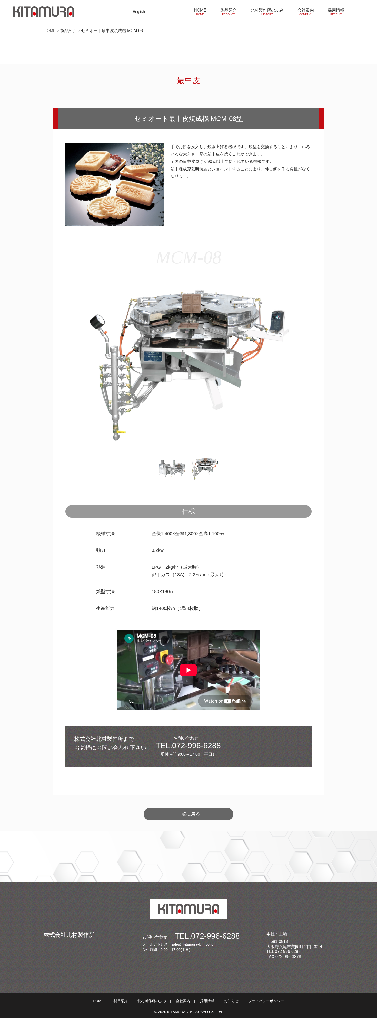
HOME (200, 12)
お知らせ (231, 1001)
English (139, 11)
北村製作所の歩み (267, 12)
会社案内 (305, 12)
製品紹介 (228, 12)
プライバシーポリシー (266, 1001)
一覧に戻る (188, 814)
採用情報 (336, 12)
